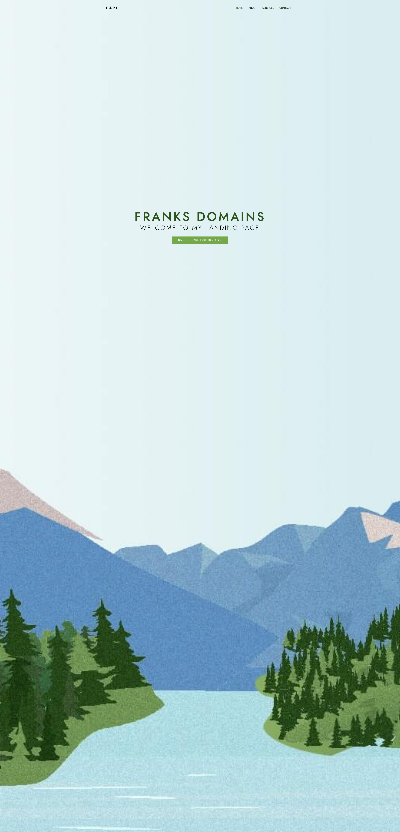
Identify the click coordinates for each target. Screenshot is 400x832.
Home (239, 7)
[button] (200, 240)
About (253, 7)
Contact (285, 7)
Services (268, 7)
